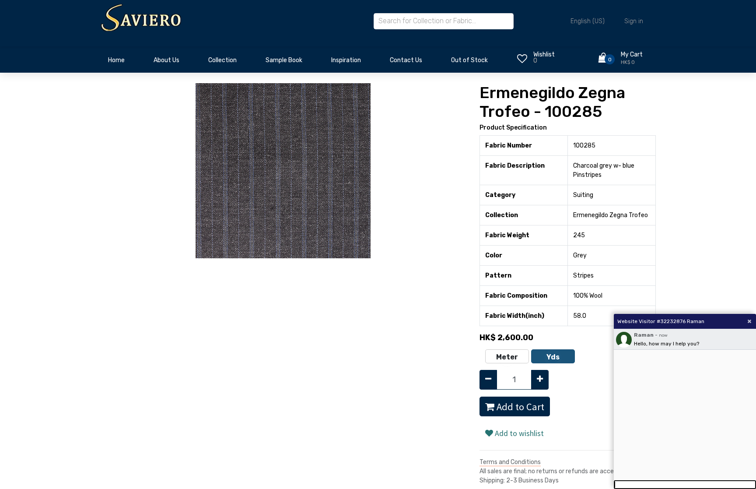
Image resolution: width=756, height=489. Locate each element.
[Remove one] (488, 380)
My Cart (632, 54)
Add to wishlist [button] (518, 433)
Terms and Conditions (510, 462)
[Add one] (540, 380)
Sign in (633, 21)
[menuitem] (116, 62)
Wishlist (544, 54)
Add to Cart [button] (519, 407)
